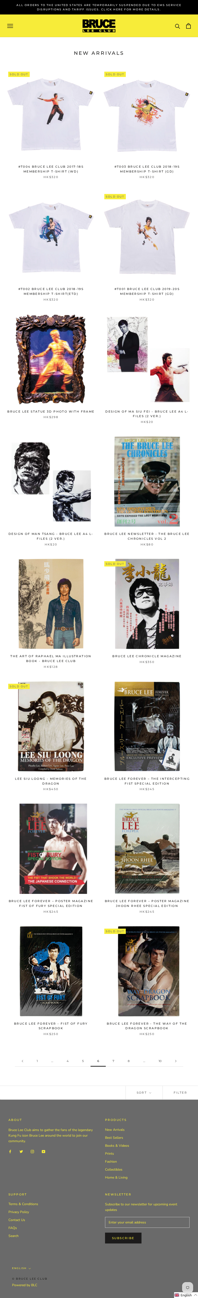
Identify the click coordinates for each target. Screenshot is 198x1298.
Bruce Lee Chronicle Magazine (147, 656)
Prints (109, 1153)
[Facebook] (10, 1151)
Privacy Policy (18, 1212)
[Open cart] (188, 26)
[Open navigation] (10, 26)
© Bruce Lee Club (29, 1278)
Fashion (111, 1161)
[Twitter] (21, 1151)
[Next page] (175, 1061)
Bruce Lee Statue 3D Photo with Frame (50, 411)
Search (13, 1236)
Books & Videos (117, 1145)
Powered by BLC (24, 1285)
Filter (180, 1092)
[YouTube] (43, 1151)
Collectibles (113, 1169)
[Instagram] (32, 1151)
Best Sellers (114, 1137)
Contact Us (16, 1220)
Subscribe (123, 1238)
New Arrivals (115, 1129)
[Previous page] (22, 1061)
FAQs (12, 1228)
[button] (186, 1295)
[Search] (177, 25)
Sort (142, 1092)
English (19, 1268)
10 (160, 1061)
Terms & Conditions (23, 1204)
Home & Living (116, 1177)
